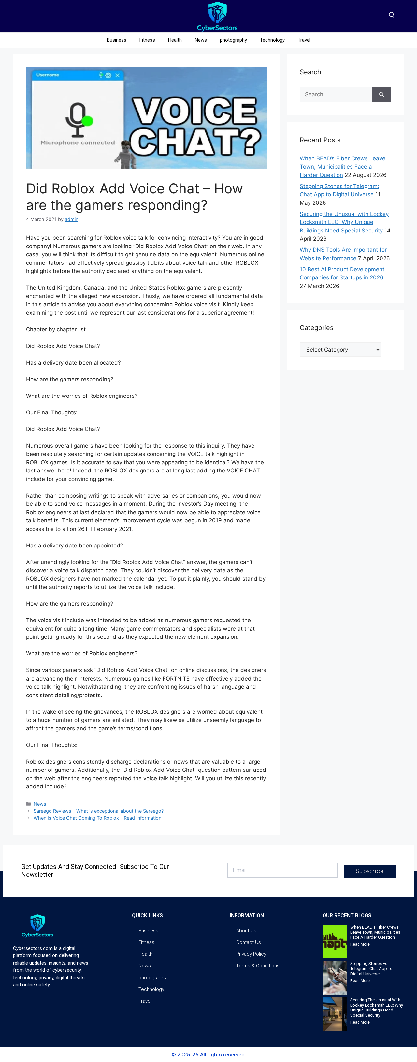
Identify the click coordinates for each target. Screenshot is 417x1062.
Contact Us (248, 942)
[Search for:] (336, 94)
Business (116, 40)
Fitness (147, 40)
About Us (246, 931)
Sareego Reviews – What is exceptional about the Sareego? (99, 811)
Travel (304, 40)
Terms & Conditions (258, 966)
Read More (360, 944)
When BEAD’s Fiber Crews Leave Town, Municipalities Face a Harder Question (342, 166)
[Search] (381, 94)
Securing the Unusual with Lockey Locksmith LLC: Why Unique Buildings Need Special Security (344, 222)
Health (175, 40)
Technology (272, 40)
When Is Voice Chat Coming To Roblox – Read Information (97, 818)
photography (233, 40)
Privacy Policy (251, 954)
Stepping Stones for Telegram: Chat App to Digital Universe (371, 968)
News (201, 40)
